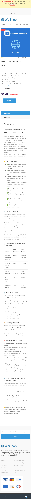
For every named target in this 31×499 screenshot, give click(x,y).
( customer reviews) (12, 58)
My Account (24, 13)
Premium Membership (19, 470)
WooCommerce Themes (20, 460)
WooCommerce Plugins (19, 463)
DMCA (15, 472)
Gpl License (4, 465)
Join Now (12, 4)
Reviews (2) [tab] (7, 117)
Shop (16, 24)
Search (15, 436)
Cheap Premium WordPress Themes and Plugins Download (15, 10)
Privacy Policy (4, 470)
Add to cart (9, 100)
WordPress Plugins (9, 105)
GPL (8, 86)
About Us (3, 460)
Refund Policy (4, 472)
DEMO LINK (7, 89)
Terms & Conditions (6, 467)
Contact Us (19, 13)
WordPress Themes (19, 467)
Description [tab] (8, 113)
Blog (14, 13)
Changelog (10, 13)
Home (11, 24)
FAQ (5, 13)
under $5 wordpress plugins (17, 106)
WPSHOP (4, 24)
